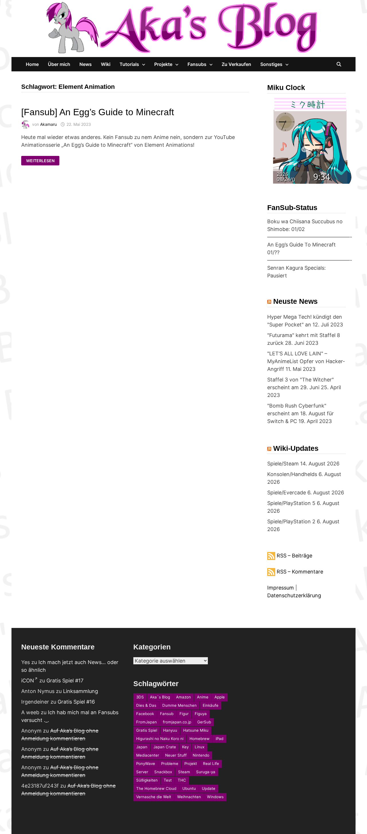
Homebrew (200, 738)
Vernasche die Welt (153, 796)
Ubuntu (189, 788)
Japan (141, 747)
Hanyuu (170, 730)
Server (142, 772)
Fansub (166, 713)
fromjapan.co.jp (177, 722)
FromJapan (146, 722)
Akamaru (48, 124)
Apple (219, 697)
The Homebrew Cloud (156, 788)
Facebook (145, 713)
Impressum (280, 588)
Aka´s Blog (160, 697)
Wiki (105, 64)
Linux (199, 747)
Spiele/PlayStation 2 (291, 521)
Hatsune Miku (195, 730)
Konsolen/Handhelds (292, 474)
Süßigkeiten (147, 780)
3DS (140, 697)
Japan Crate (164, 747)
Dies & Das (146, 705)
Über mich (59, 64)
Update (208, 788)
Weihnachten (189, 796)
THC (182, 780)
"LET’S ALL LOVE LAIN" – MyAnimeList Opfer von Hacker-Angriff (306, 361)
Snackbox (163, 772)
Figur (184, 713)
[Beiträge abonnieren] (271, 556)
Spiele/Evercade (286, 493)
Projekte (163, 64)
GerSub (204, 722)
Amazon (183, 697)
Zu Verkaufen (236, 64)
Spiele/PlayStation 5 (291, 503)
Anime (202, 697)
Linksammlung (80, 691)
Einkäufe (210, 705)
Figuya (201, 713)
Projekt (190, 763)
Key (185, 747)
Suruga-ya (205, 772)
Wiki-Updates (296, 448)
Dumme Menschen (179, 705)
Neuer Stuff (176, 755)
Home (32, 64)
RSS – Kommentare (300, 572)
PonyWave (145, 763)
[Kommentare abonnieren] (271, 572)
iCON (27, 681)
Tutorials (129, 64)
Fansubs (197, 64)
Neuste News (295, 301)
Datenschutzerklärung (294, 595)
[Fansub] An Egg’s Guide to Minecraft (97, 112)
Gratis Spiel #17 (64, 681)
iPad (219, 738)
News (85, 64)
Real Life (211, 763)
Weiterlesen (40, 161)
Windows (215, 796)
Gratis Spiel (146, 730)
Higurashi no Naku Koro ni (160, 738)
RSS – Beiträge (294, 556)
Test (168, 780)
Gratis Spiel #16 (76, 702)
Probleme (169, 763)
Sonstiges (271, 64)
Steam (184, 772)
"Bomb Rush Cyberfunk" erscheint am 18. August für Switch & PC (300, 413)
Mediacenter (147, 755)
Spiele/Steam (283, 464)
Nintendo (201, 755)
